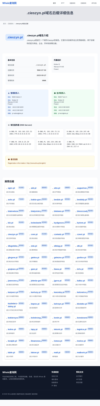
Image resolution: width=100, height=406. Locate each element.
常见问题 (79, 382)
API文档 (94, 3)
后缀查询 (83, 3)
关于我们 (79, 376)
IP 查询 (54, 386)
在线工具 (55, 376)
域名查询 (55, 379)
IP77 (62, 3)
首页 (54, 3)
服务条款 (35, 394)
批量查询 (72, 3)
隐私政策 (28, 394)
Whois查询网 (9, 3)
